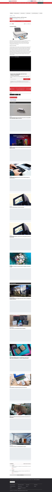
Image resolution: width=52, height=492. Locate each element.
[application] (20, 64)
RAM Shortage (28, 13)
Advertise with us (20, 486)
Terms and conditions (12, 484)
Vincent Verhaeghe (15, 18)
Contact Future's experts (21, 484)
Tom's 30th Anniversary (35, 13)
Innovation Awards (16, 13)
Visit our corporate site (37, 479)
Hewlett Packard (12, 94)
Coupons (35, 486)
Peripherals (11, 15)
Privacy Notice (11, 81)
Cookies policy (35, 484)
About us (27, 486)
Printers (14, 15)
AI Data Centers (23, 13)
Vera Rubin (41, 13)
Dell (19, 94)
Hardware (16, 94)
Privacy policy (27, 484)
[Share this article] (10, 23)
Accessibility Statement (12, 486)
